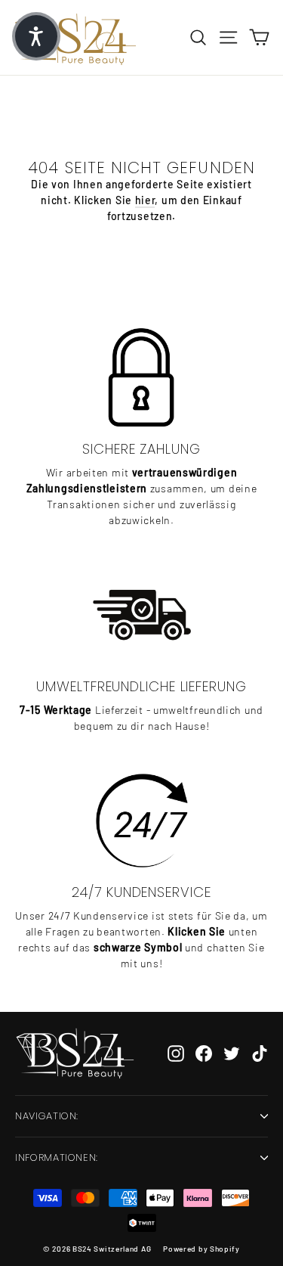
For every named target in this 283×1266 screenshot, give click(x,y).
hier (145, 200)
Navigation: (46, 1116)
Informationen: (56, 1157)
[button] (36, 36)
